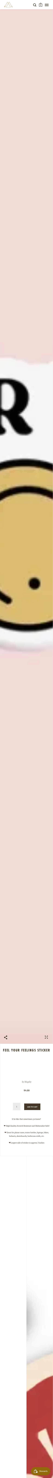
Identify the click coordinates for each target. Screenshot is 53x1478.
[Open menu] (47, 4)
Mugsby (27, 1082)
